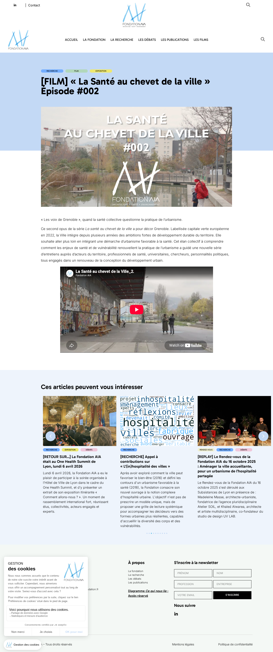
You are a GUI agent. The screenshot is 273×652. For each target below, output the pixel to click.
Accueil (71, 40)
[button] (263, 436)
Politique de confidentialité (235, 644)
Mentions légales (183, 644)
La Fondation (94, 40)
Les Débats (147, 40)
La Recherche (122, 40)
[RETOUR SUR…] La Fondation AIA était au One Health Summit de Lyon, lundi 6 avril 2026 (72, 461)
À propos (136, 562)
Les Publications (175, 40)
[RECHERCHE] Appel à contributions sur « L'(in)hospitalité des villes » (145, 461)
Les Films (201, 40)
